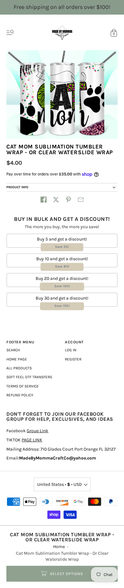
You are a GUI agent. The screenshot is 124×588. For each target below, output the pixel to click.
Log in (70, 350)
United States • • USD (59, 484)
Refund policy (19, 395)
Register (73, 359)
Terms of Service (22, 386)
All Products (19, 368)
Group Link (37, 430)
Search (13, 350)
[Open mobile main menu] (10, 32)
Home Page (16, 359)
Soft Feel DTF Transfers (29, 377)
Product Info (17, 187)
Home (59, 546)
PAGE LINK (32, 440)
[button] (43, 199)
